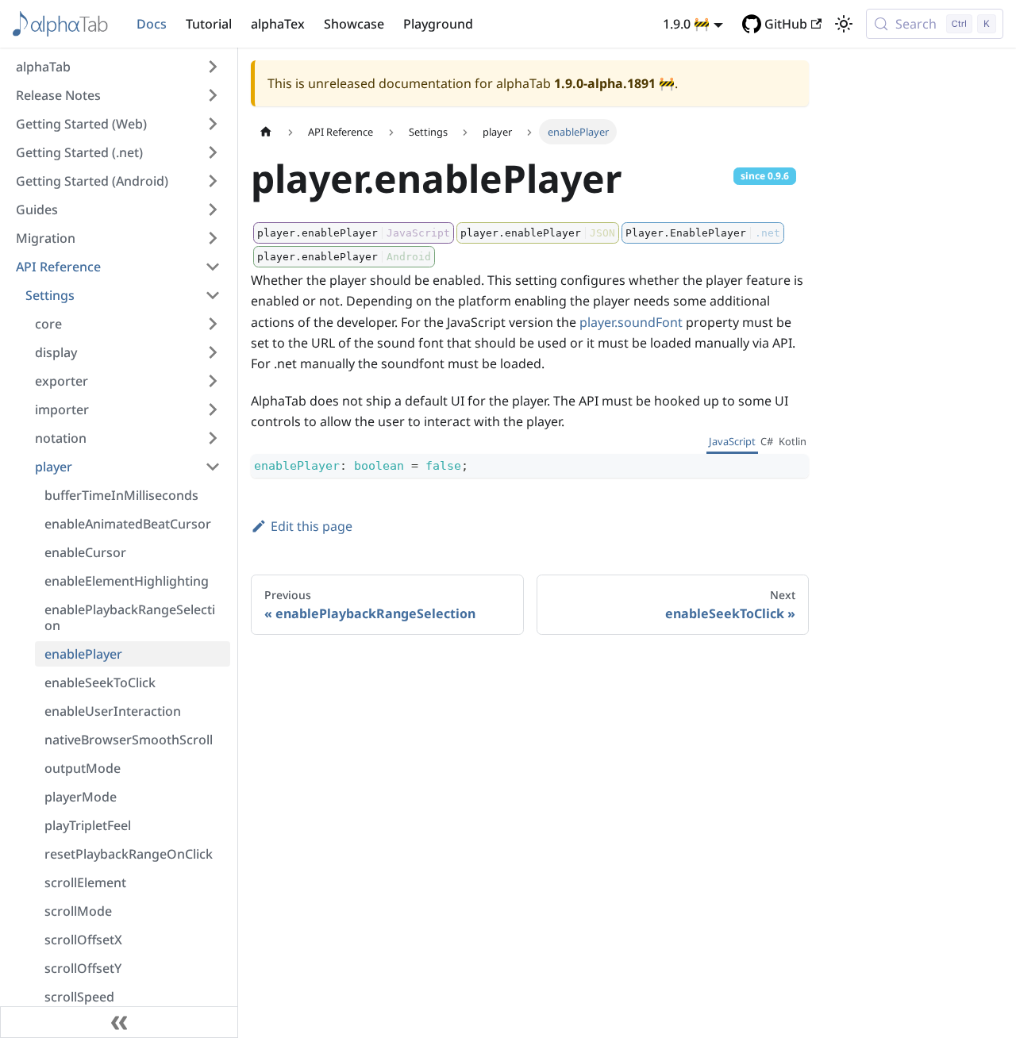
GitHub (785, 24)
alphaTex (278, 24)
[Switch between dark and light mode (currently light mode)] (843, 24)
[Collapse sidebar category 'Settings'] (212, 295)
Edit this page (311, 526)
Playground (438, 24)
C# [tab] (766, 441)
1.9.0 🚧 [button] (686, 24)
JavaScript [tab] (732, 441)
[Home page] (266, 131)
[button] (118, 66)
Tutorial (209, 24)
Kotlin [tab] (792, 441)
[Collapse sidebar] (119, 1022)
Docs (152, 24)
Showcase (354, 24)
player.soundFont (631, 322)
